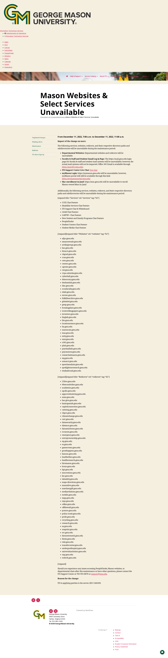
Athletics (7, 56)
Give (6, 45)
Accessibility (119, 638)
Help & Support (75, 76)
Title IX (117, 635)
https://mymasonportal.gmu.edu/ (76, 179)
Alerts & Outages (132, 76)
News (6, 59)
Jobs (116, 641)
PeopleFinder (9, 53)
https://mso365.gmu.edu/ (72, 167)
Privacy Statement (121, 647)
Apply (6, 42)
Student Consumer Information (125, 644)
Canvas (7, 48)
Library (6, 64)
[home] (67, 76)
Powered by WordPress (84, 610)
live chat (93, 170)
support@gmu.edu (99, 574)
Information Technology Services (11, 31)
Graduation (8, 67)
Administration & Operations (16, 33)
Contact (118, 633)
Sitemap (118, 630)
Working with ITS (116, 76)
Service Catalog (90, 76)
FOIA (117, 649)
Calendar (7, 62)
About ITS (103, 76)
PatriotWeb (8, 50)
